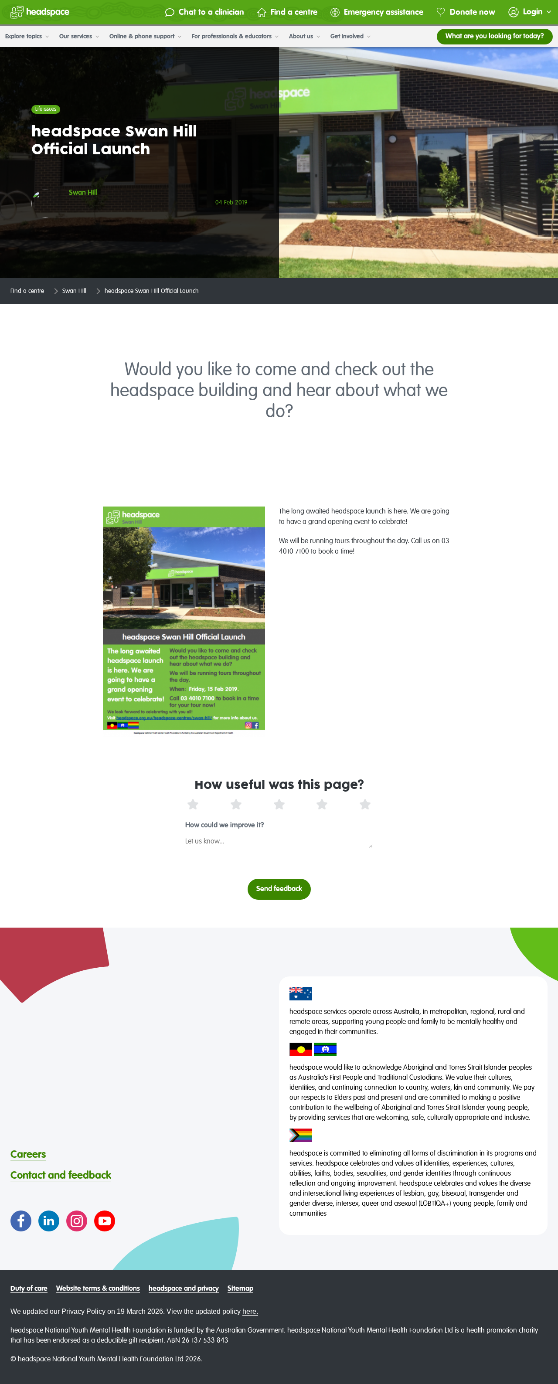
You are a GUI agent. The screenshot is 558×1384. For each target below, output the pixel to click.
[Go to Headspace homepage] (39, 12)
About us (302, 37)
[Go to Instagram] (76, 1221)
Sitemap (240, 1288)
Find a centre (294, 12)
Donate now (472, 12)
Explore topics (24, 37)
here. (250, 1311)
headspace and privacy (184, 1288)
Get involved (347, 37)
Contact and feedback (60, 1175)
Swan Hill (74, 291)
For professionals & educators (232, 37)
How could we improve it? (224, 825)
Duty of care (29, 1288)
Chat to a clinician (211, 12)
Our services (76, 37)
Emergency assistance (383, 12)
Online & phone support (142, 37)
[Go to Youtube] (104, 1221)
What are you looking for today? (495, 36)
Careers (28, 1154)
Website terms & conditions (98, 1288)
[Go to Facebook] (20, 1221)
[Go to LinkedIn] (48, 1221)
